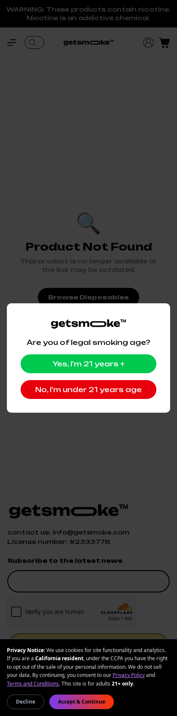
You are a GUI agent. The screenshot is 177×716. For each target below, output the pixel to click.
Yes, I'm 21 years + (88, 364)
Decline (25, 701)
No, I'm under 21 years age (88, 389)
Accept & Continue (81, 701)
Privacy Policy (129, 675)
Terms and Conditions (33, 683)
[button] (15, 42)
